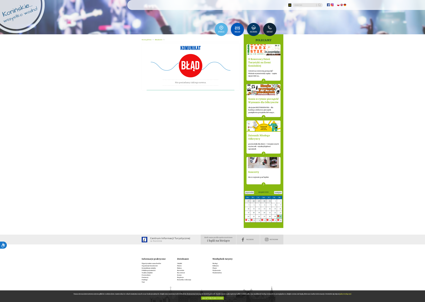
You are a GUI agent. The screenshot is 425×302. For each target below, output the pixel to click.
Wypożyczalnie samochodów (151, 263)
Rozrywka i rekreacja (184, 280)
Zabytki (179, 263)
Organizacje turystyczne (150, 266)
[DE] (345, 5)
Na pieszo (180, 277)
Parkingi (145, 280)
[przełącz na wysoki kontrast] (289, 5)
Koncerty (253, 172)
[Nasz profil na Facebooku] (328, 4)
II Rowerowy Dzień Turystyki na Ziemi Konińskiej (259, 62)
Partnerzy (145, 277)
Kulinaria (215, 266)
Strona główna (146, 40)
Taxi (143, 282)
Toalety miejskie (147, 273)
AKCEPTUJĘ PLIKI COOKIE (212, 298)
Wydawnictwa (217, 273)
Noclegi (215, 263)
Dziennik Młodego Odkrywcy (259, 137)
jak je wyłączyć (345, 294)
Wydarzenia (216, 270)
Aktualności (158, 40)
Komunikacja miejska (149, 268)
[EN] (341, 5)
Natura (179, 268)
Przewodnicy (146, 275)
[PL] (338, 5)
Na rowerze (181, 273)
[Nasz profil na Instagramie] (332, 4)
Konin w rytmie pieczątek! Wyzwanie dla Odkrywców (263, 101)
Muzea (179, 266)
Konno (179, 275)
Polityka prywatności (149, 270)
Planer (214, 268)
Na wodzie (180, 270)
